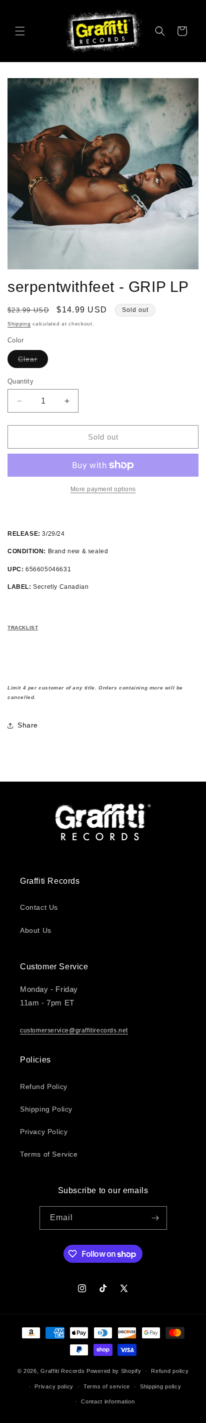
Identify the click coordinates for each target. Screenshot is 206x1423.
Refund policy (169, 1371)
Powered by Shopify (114, 1371)
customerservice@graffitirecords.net (74, 1030)
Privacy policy (54, 1386)
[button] (20, 31)
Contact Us (39, 907)
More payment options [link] (103, 489)
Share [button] (28, 725)
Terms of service (107, 1386)
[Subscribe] (155, 1218)
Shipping (19, 323)
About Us (36, 930)
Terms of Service (49, 1154)
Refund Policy (44, 1087)
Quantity (21, 381)
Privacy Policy (44, 1132)
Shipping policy (161, 1386)
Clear (33, 361)
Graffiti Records (62, 1371)
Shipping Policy (46, 1109)
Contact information (107, 1401)
